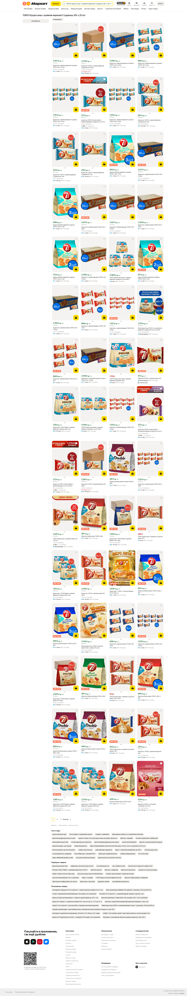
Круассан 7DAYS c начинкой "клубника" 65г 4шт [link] (147, 805)
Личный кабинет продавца (109, 967)
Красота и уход (70, 958)
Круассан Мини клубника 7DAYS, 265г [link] (93, 696)
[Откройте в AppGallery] (39, 944)
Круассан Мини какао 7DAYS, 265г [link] (92, 536)
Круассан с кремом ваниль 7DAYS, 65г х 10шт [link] (150, 644)
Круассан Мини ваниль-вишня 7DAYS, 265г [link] (122, 482)
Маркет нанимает (141, 946)
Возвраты (104, 946)
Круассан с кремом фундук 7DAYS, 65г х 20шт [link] (122, 228)
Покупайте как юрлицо (108, 940)
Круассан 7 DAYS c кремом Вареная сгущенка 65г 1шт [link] (92, 173)
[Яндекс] (182, 993)
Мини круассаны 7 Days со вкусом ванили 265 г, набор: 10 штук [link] (92, 647)
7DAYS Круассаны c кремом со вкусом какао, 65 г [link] (150, 537)
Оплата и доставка (107, 937)
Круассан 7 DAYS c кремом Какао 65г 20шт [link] (93, 594)
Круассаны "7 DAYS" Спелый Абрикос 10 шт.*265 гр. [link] (122, 592)
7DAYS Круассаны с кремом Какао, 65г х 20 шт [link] (65, 539)
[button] (58, 19)
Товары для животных (73, 975)
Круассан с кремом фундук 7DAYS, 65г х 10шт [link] (122, 329)
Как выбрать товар (107, 934)
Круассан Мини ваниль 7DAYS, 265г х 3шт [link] (65, 644)
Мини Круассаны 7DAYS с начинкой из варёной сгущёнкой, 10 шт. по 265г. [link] (150, 329)
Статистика (8, 992)
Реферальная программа (143, 937)
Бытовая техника (71, 940)
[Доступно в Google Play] (33, 944)
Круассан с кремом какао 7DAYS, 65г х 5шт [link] (65, 379)
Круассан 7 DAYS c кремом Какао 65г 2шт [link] (149, 752)
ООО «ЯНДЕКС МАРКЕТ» (177, 991)
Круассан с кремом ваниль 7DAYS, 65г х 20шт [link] (150, 175)
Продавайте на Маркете (109, 969)
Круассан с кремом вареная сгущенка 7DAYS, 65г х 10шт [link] (65, 120)
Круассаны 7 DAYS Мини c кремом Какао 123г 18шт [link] (64, 699)
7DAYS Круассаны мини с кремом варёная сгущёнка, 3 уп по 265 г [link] (120, 278)
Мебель (68, 937)
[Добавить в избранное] (76, 25)
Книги (67, 966)
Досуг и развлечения (72, 934)
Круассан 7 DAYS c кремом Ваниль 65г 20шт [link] (93, 485)
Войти (160, 4)
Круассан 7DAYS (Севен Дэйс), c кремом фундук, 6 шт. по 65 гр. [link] (63, 485)
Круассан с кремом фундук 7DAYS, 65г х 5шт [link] (93, 327)
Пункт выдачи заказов (143, 943)
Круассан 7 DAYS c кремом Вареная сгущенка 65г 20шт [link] (92, 66)
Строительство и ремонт (74, 978)
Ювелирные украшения (73, 984)
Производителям (141, 940)
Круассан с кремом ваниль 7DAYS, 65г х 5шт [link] (122, 644)
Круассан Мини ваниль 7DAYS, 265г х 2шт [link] (150, 591)
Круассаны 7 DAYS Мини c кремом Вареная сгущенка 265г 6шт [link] (92, 805)
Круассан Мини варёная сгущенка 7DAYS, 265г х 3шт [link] (120, 173)
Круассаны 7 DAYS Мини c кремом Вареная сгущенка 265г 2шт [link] (64, 594)
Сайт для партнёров (107, 975)
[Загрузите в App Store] (27, 944)
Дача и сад (69, 963)
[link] (59, 834)
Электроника (70, 946)
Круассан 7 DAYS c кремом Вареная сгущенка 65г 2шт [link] (64, 175)
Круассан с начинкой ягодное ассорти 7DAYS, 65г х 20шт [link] (93, 379)
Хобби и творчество (72, 961)
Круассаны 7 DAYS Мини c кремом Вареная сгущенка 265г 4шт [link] (64, 805)
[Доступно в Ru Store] (46, 944)
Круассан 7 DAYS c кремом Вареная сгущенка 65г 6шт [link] (149, 121)
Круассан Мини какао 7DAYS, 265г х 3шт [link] (149, 697)
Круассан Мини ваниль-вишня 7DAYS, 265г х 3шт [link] (65, 752)
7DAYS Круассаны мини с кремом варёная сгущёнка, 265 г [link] (120, 379)
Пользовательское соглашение (25, 992)
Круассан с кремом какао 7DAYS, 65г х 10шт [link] (150, 485)
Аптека (68, 955)
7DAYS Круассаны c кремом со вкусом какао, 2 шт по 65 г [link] (122, 697)
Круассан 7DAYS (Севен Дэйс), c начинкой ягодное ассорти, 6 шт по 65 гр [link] (150, 430)
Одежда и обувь (71, 949)
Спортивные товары (72, 972)
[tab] (28, 9)
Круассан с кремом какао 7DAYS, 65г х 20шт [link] (93, 228)
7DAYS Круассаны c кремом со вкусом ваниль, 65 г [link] (122, 750)
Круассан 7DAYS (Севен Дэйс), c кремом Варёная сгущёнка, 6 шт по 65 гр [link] (93, 121)
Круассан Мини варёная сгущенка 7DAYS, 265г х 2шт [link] (64, 278)
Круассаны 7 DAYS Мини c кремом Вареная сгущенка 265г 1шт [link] (64, 428)
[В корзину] (76, 55)
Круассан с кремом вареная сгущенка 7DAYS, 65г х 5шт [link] (150, 64)
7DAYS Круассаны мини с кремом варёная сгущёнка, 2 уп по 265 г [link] (92, 428)
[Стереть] (111, 4)
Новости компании (142, 934)
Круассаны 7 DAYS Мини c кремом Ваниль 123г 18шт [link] (120, 539)
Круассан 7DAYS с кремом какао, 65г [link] (149, 378)
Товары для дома (71, 952)
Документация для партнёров (110, 972)
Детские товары (71, 981)
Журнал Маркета (106, 949)
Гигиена (68, 943)
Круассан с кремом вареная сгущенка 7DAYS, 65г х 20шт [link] (65, 66)
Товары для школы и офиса (74, 969)
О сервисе (104, 943)
